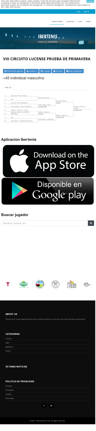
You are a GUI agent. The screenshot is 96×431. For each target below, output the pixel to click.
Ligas (7, 343)
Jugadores (70, 21)
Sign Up (86, 11)
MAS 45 (8, 87)
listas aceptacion (75, 71)
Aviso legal (9, 398)
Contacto (8, 386)
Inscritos (59, 71)
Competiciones (57, 21)
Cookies (8, 394)
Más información (12, 7)
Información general (14, 71)
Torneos (8, 338)
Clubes (8, 351)
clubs (80, 21)
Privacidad (9, 390)
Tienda (88, 21)
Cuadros (32, 71)
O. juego (46, 71)
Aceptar (90, 1)
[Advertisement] (16, 243)
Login (78, 11)
